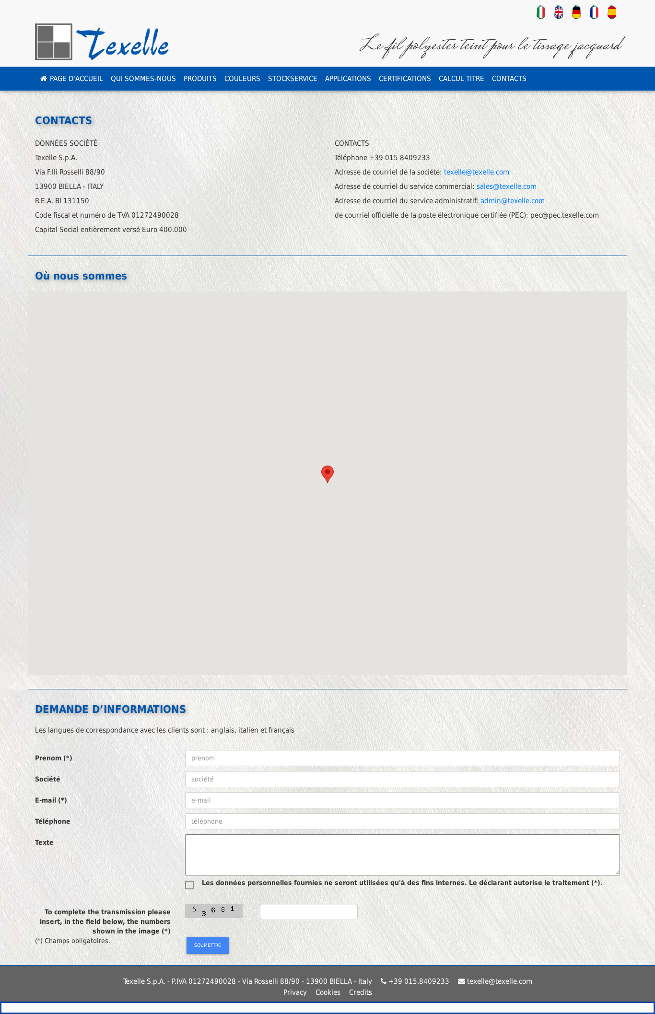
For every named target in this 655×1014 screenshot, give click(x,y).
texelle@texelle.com (476, 172)
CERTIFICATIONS (405, 78)
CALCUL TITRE (461, 78)
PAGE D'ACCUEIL (75, 78)
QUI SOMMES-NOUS (143, 78)
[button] (327, 474)
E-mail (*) (51, 800)
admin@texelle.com (512, 201)
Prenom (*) (53, 758)
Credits (360, 992)
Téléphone (52, 821)
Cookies (331, 992)
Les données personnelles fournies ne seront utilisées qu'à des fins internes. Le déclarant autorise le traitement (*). (402, 882)
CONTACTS (509, 78)
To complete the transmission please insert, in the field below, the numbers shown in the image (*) (105, 921)
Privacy (298, 992)
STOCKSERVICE (292, 78)
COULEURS (242, 78)
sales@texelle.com (507, 186)
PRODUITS (200, 78)
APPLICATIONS (348, 78)
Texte (44, 842)
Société (47, 779)
